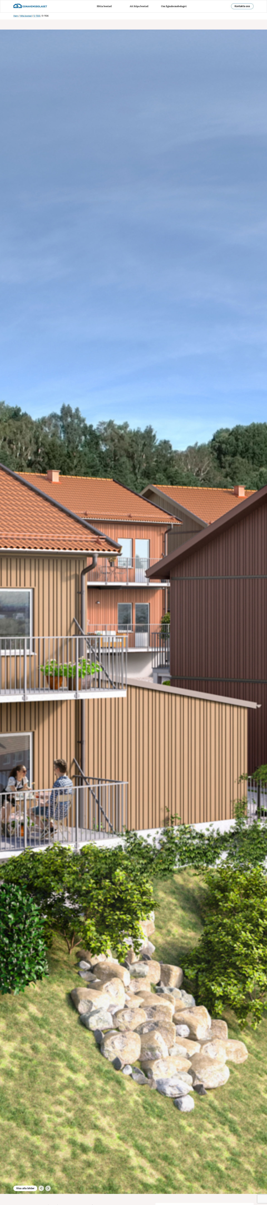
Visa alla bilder (25, 1188)
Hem (15, 16)
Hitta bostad (104, 6)
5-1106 (37, 16)
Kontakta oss (242, 6)
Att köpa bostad (139, 6)
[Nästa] (48, 1188)
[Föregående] (41, 1188)
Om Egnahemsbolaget (174, 6)
